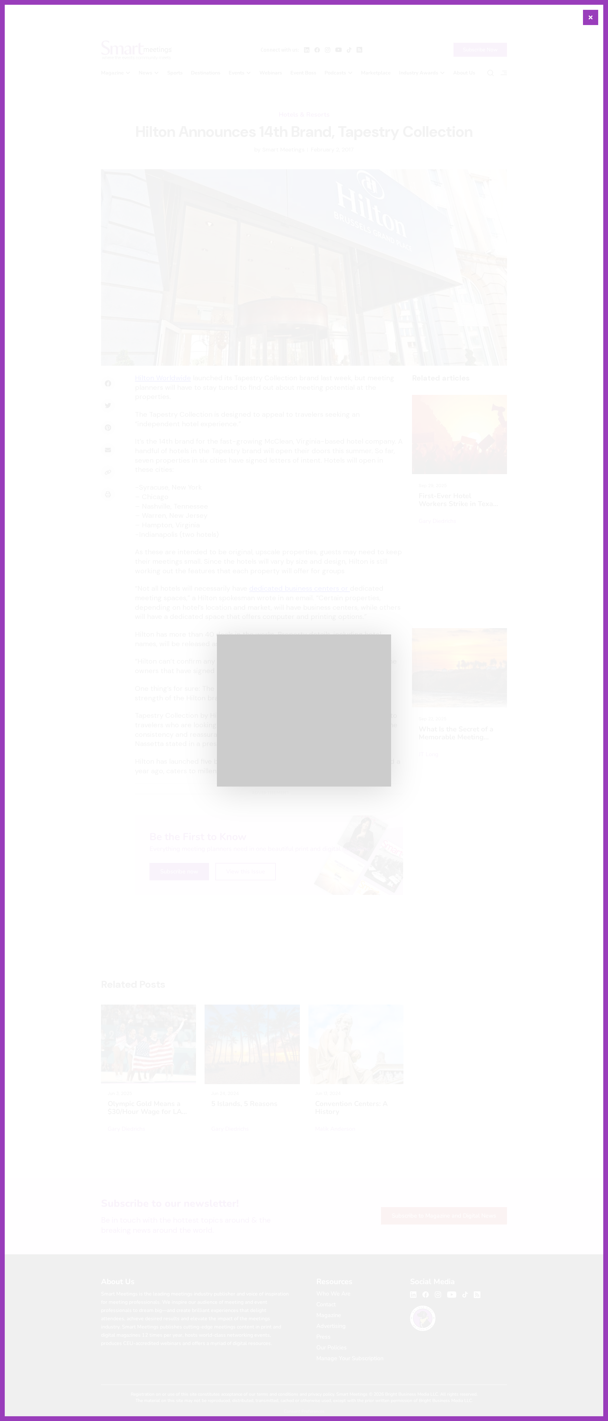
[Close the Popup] (590, 17)
